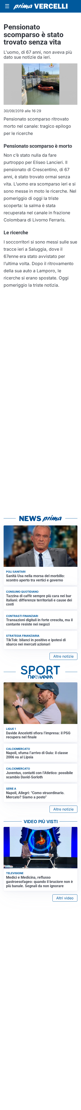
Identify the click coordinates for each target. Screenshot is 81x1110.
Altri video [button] (65, 898)
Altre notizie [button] (63, 656)
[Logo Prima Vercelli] (41, 6)
